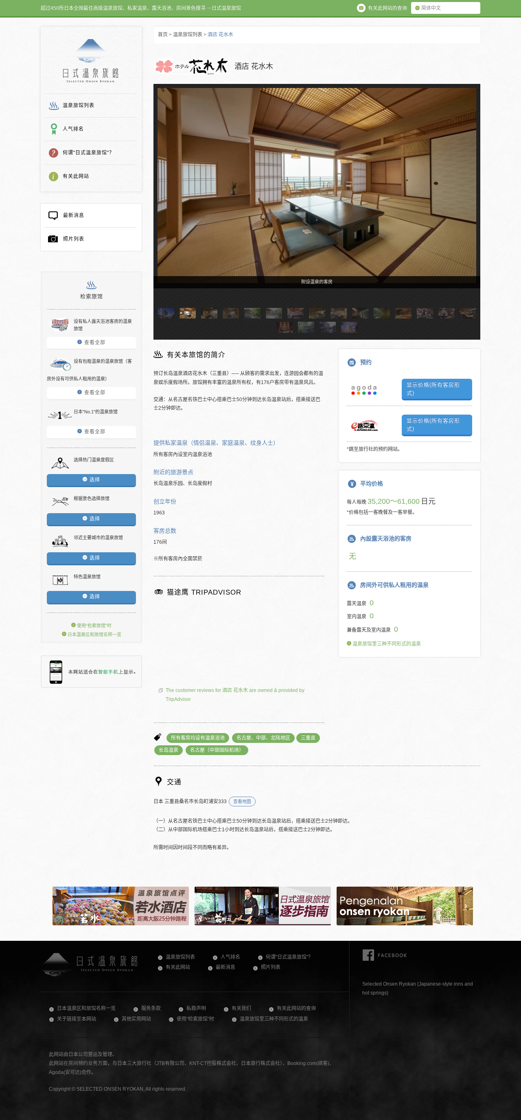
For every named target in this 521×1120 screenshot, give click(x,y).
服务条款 (151, 1008)
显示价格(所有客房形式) (433, 389)
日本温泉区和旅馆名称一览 (93, 634)
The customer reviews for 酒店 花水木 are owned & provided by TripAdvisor (235, 694)
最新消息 (73, 215)
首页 (163, 34)
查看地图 (242, 801)
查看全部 (94, 342)
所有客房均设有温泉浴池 (198, 738)
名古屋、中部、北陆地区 (263, 738)
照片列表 (73, 239)
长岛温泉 (168, 750)
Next (470, 202)
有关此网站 (76, 176)
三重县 (308, 738)
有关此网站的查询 (296, 1008)
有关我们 (241, 1008)
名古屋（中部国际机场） (217, 750)
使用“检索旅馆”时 (94, 625)
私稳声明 (196, 1008)
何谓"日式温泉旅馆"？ (88, 153)
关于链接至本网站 (76, 1019)
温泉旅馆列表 (78, 105)
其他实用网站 (136, 1019)
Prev (163, 202)
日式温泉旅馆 (90, 60)
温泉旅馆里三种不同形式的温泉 (386, 644)
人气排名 (73, 129)
